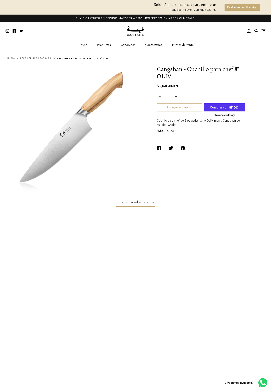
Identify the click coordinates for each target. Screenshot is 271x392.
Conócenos (128, 45)
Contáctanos (153, 45)
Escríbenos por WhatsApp (242, 7)
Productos (104, 45)
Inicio (83, 45)
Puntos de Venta (183, 45)
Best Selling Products (35, 58)
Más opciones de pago (224, 115)
